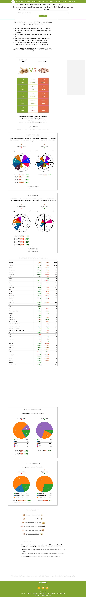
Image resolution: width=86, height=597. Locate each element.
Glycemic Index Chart (46, 1)
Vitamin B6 (11, 295)
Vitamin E (11, 306)
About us (23, 593)
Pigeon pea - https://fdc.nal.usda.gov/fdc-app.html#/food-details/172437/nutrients (43, 553)
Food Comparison (36, 1)
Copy (36, 126)
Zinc (10, 282)
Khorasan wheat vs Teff (32, 519)
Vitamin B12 (33, 251)
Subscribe (67, 1)
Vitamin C (34, 248)
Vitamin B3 (11, 274)
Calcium (10, 313)
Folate (10, 278)
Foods (22, 4)
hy (45, 591)
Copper (10, 280)
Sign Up (73, 1)
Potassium (33, 186)
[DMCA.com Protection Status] (43, 583)
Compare (43, 4)
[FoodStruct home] (13, 2)
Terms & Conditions (51, 593)
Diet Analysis (27, 1)
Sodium (33, 187)
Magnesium (11, 287)
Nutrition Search (19, 1)
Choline (10, 304)
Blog (63, 1)
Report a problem (61, 593)
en (40, 591)
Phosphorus (11, 270)
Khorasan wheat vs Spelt (33, 515)
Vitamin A (11, 338)
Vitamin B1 (11, 272)
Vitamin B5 (11, 298)
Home (18, 4)
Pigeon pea (60, 4)
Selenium (11, 265)
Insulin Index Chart (56, 1)
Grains (27, 4)
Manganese (11, 267)
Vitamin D (34, 249)
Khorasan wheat (35, 4)
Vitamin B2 (11, 302)
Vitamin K (11, 315)
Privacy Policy (42, 593)
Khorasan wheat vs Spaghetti (33, 522)
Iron (10, 276)
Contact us (29, 593)
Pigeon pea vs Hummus (32, 534)
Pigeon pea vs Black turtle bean (33, 526)
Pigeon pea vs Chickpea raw (33, 530)
